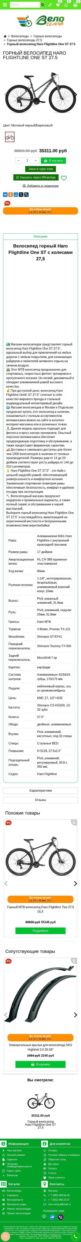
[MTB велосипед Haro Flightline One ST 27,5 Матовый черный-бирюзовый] (40, 91)
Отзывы (40, 800)
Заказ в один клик (40, 169)
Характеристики (40, 790)
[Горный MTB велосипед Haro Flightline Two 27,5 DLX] (40, 855)
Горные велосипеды (48, 36)
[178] (10, 137)
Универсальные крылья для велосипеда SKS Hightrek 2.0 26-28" (40, 1047)
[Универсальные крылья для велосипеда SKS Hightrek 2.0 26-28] (40, 994)
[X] (21, 194)
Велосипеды (20, 36)
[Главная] (5, 36)
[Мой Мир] (16, 194)
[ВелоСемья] (40, 20)
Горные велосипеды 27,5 (24, 40)
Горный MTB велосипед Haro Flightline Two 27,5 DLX (40, 909)
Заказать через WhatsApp (37, 177)
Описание (40, 236)
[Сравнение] (66, 4)
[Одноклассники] (10, 194)
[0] (58, 4)
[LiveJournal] (26, 194)
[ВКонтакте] (5, 194)
